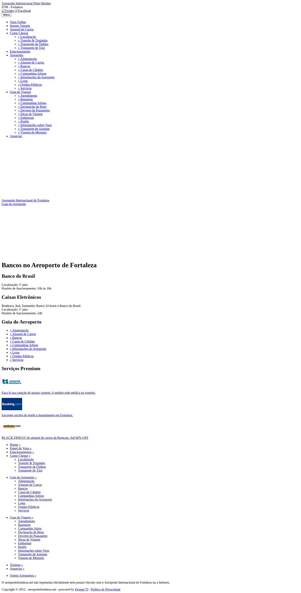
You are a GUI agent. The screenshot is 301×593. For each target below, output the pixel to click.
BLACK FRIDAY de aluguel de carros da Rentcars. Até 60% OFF (45, 437)
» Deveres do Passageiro (34, 110)
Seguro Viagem (20, 25)
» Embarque (26, 117)
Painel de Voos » (21, 448)
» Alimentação (27, 59)
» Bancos (24, 66)
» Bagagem (25, 99)
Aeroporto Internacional (26, 3)
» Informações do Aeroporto (36, 77)
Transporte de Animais (32, 554)
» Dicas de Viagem (30, 114)
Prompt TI (81, 589)
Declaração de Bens (31, 532)
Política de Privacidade (105, 589)
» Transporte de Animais (34, 128)
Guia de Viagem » (21, 517)
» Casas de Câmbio (30, 70)
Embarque (24, 543)
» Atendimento (27, 95)
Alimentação (26, 481)
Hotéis (22, 547)
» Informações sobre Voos (35, 125)
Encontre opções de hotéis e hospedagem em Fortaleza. (37, 415)
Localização (26, 459)
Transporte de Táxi (30, 470)
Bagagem (24, 525)
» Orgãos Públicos (30, 84)
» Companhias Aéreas (32, 73)
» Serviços (25, 88)
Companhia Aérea (29, 528)
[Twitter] (8, 10)
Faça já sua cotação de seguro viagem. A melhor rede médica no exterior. (48, 392)
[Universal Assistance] (12, 386)
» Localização (27, 36)
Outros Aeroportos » (23, 575)
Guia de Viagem (20, 92)
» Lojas (23, 81)
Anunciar (16, 136)
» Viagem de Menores (32, 132)
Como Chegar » (20, 455)
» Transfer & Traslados (33, 40)
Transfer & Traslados (31, 463)
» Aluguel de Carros (31, 62)
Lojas (21, 503)
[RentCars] (12, 431)
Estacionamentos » (22, 452)
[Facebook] (23, 10)
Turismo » (16, 565)
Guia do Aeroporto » (23, 477)
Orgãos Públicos (28, 507)
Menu (6, 14)
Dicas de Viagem (29, 539)
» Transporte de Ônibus (33, 44)
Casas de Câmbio (29, 492)
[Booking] (12, 409)
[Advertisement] (124, 170)
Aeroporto (16, 55)
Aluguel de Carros (22, 29)
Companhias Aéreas (31, 496)
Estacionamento (20, 51)
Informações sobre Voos (33, 550)
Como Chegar (19, 33)
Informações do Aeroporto (35, 499)
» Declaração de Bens (32, 106)
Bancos (23, 488)
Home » (15, 444)
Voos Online (18, 22)
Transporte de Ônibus (32, 466)
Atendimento (26, 521)
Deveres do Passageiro (32, 536)
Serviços (23, 510)
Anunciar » (17, 568)
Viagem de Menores (31, 558)
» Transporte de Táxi (31, 47)
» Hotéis (23, 121)
